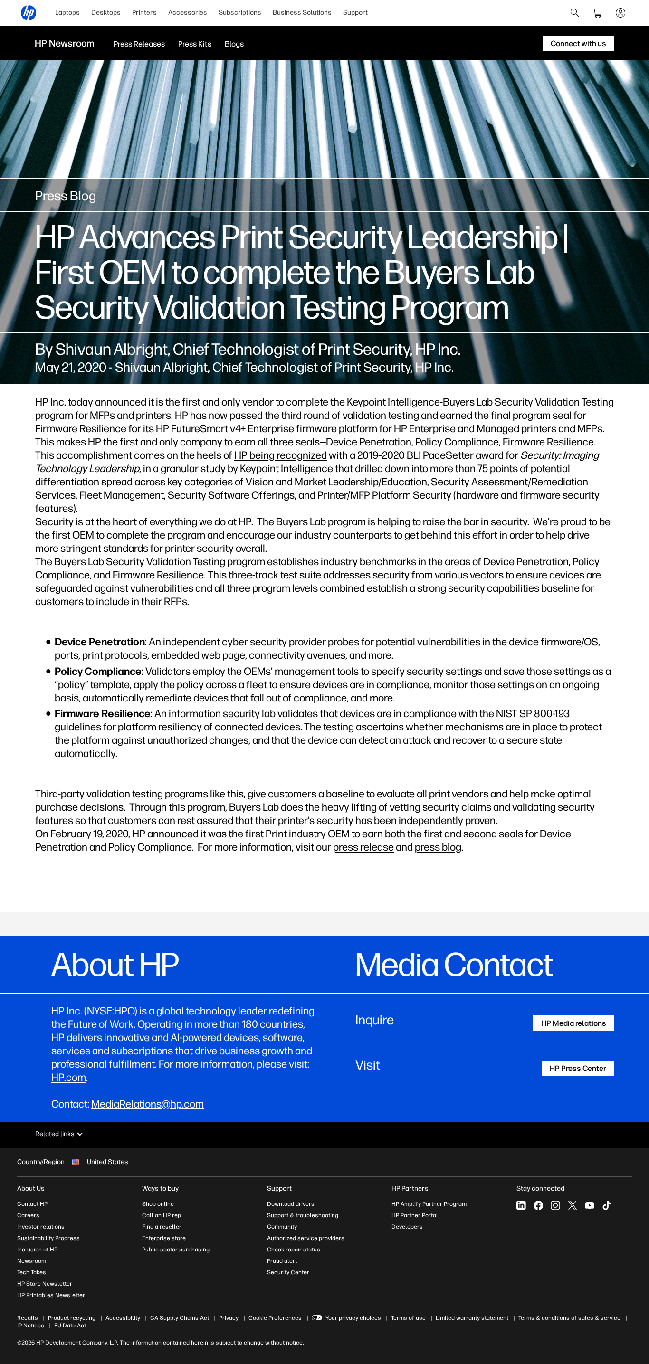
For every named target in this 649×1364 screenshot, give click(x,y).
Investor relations (41, 1226)
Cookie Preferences (275, 1318)
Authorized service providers (305, 1238)
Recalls (27, 1318)
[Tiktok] (606, 1205)
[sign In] (620, 12)
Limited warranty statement (472, 1318)
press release (363, 847)
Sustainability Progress (48, 1238)
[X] (572, 1205)
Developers (407, 1226)
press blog (438, 847)
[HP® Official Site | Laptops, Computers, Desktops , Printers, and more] (28, 12)
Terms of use (408, 1318)
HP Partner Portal (414, 1215)
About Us (31, 1188)
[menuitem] (67, 12)
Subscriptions (240, 13)
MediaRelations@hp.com (147, 1104)
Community (282, 1226)
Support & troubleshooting (302, 1215)
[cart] (597, 12)
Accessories (187, 13)
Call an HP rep (161, 1215)
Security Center (288, 1272)
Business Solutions (302, 13)
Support (355, 13)
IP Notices (30, 1325)
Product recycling (71, 1318)
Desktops (106, 13)
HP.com (68, 1077)
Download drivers (291, 1204)
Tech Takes (31, 1272)
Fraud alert (282, 1261)
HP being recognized (280, 455)
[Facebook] (538, 1205)
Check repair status (293, 1249)
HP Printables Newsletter (51, 1295)
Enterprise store (164, 1238)
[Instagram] (555, 1205)
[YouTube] (589, 1205)
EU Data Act (70, 1325)
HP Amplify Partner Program (429, 1204)
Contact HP (32, 1204)
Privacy (229, 1318)
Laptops (67, 13)
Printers (144, 13)
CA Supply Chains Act (179, 1318)
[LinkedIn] (521, 1205)
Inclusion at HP (37, 1249)
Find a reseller (161, 1226)
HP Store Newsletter (44, 1283)
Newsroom (31, 1261)
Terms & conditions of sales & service (569, 1318)
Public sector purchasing (176, 1249)
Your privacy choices (353, 1318)
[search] (574, 12)
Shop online (158, 1204)
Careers (28, 1215)
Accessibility (122, 1318)
